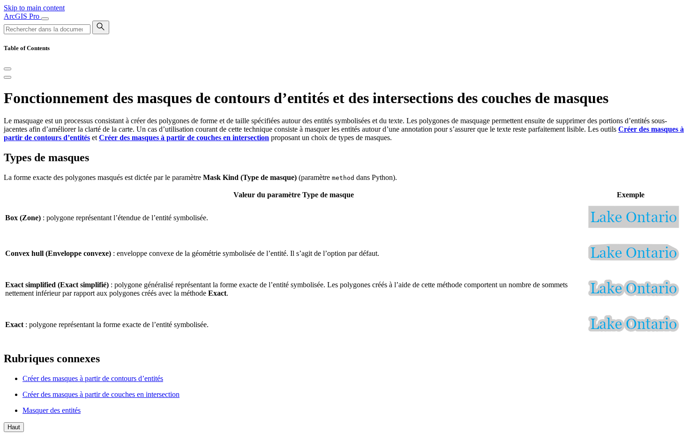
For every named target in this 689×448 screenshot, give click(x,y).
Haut (13, 427)
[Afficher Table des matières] (7, 77)
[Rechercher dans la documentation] (100, 27)
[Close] (7, 68)
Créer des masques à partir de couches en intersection (101, 394)
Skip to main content (34, 8)
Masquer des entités (51, 410)
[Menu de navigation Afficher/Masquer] (45, 18)
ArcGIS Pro (22, 16)
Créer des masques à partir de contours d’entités (92, 378)
